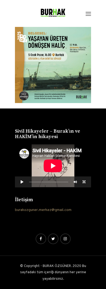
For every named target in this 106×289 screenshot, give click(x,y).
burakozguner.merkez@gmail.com (43, 210)
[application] (53, 165)
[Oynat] (22, 181)
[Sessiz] (75, 181)
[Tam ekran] (84, 181)
